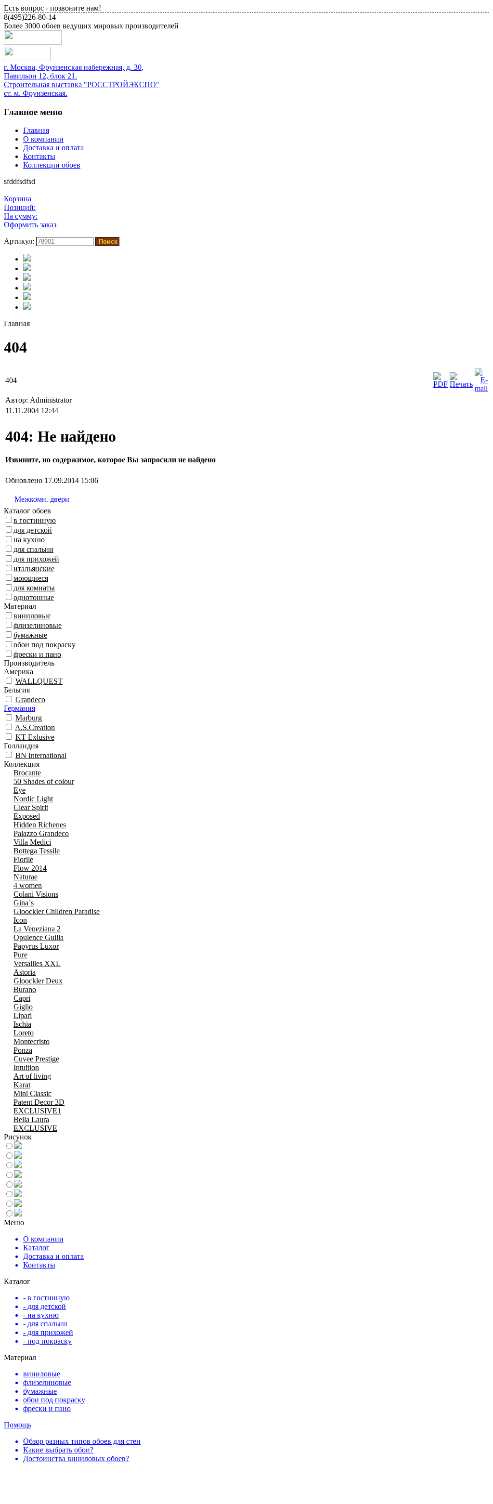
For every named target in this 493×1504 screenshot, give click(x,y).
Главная (36, 130)
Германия (19, 708)
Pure (20, 955)
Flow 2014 (30, 868)
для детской (32, 530)
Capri (21, 998)
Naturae (25, 877)
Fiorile (23, 859)
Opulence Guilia (38, 937)
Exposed (26, 816)
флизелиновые (37, 625)
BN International (40, 755)
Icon (20, 920)
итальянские (33, 568)
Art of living (32, 1076)
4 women (27, 885)
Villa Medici (32, 842)
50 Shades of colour (43, 781)
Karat (21, 1085)
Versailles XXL (37, 963)
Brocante (27, 773)
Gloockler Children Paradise (56, 911)
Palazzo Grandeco (41, 833)
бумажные (30, 635)
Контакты (39, 156)
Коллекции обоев (51, 165)
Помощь (17, 1425)
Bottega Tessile (36, 851)
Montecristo (31, 1041)
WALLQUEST (39, 681)
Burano (24, 989)
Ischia (22, 1024)
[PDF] (440, 384)
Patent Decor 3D (39, 1102)
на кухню (29, 540)
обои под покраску (44, 645)
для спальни (33, 549)
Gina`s (23, 903)
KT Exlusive (34, 737)
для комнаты (34, 588)
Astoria (24, 972)
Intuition (26, 1067)
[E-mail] (481, 388)
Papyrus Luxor (36, 946)
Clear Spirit (30, 807)
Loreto (23, 1033)
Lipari (22, 1015)
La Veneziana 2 (37, 929)
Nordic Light (33, 799)
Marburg (28, 718)
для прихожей (36, 559)
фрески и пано (37, 654)
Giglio (23, 1007)
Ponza (22, 1050)
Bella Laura (31, 1119)
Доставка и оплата (53, 148)
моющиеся (30, 578)
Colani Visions (35, 894)
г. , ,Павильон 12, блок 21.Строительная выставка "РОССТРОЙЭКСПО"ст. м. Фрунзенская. (81, 80)
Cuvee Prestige (36, 1059)
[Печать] (461, 384)
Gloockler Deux (38, 981)
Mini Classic (32, 1093)
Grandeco (30, 699)
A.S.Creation (35, 727)
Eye (19, 790)
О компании (43, 139)
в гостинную (34, 520)
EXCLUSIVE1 (37, 1111)
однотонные (33, 597)
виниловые (32, 616)
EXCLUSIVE (35, 1128)
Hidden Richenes (39, 825)
